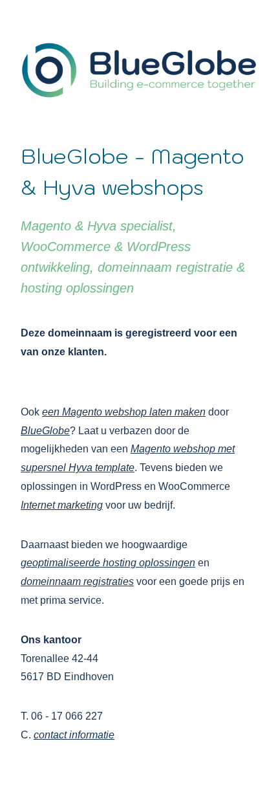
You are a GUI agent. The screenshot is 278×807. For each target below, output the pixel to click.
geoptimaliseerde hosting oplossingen (108, 562)
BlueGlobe (45, 430)
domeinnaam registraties (77, 581)
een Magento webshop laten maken (124, 411)
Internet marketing (62, 505)
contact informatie (74, 734)
